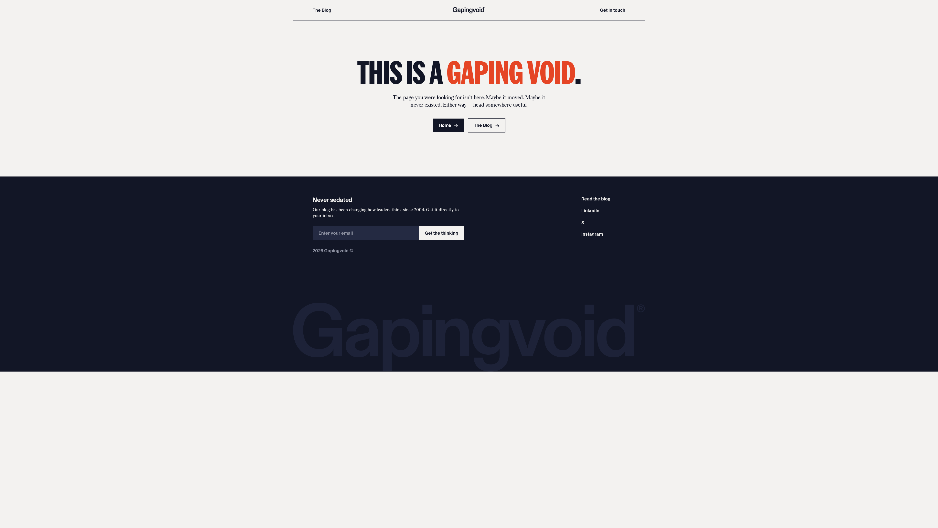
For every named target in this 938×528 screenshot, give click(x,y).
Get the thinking (441, 233)
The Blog (322, 10)
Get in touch (612, 10)
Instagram (592, 234)
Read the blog (595, 198)
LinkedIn (590, 210)
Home (448, 125)
